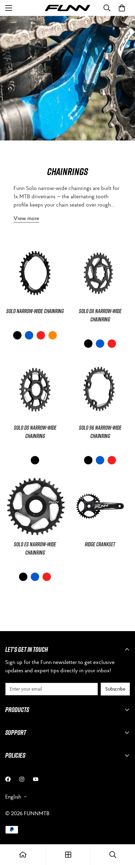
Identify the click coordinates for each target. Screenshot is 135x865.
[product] (23, 854)
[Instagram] (22, 779)
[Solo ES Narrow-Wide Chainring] (35, 506)
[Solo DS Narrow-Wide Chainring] (35, 389)
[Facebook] (8, 779)
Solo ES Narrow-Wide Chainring (35, 548)
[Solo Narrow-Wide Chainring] (35, 273)
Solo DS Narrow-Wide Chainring (35, 432)
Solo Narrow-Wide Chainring (35, 311)
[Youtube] (35, 779)
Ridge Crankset (100, 544)
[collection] (68, 854)
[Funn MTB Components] (67, 8)
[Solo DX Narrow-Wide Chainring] (100, 273)
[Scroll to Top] (122, 828)
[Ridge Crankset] (100, 506)
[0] (122, 8)
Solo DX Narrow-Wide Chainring (100, 315)
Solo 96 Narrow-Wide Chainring (100, 432)
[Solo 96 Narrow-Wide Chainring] (100, 389)
